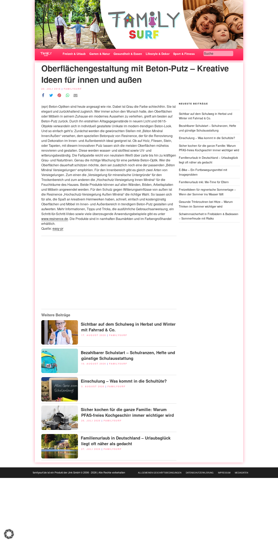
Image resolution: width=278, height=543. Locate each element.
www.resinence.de (54, 218)
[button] (9, 534)
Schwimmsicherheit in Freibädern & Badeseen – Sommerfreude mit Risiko (208, 216)
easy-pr (58, 228)
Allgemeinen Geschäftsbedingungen (159, 472)
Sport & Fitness (184, 54)
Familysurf (73, 88)
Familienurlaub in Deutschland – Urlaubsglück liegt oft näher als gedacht (126, 440)
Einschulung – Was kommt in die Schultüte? (124, 381)
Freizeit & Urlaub (74, 54)
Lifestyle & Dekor (158, 54)
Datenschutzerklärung (199, 472)
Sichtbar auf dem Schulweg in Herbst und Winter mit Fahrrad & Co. (128, 327)
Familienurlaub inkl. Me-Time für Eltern (204, 182)
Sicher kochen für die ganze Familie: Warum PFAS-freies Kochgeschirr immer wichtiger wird (127, 412)
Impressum (224, 472)
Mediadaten (241, 472)
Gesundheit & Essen (128, 54)
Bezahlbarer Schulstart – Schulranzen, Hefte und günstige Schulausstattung (128, 355)
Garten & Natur (99, 54)
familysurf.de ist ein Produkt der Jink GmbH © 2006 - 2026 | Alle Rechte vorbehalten (79, 472)
